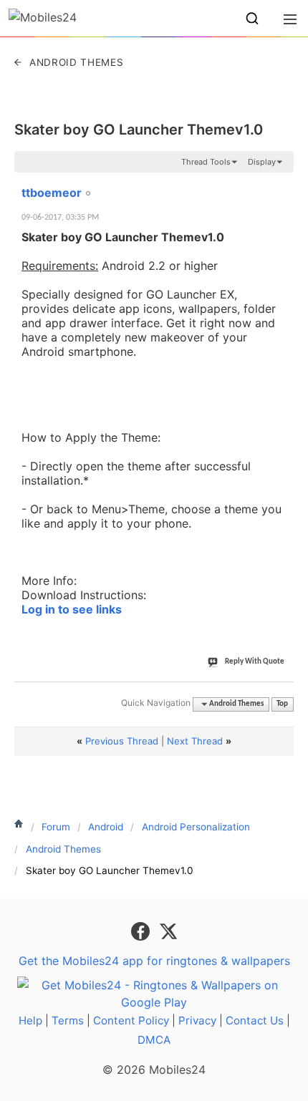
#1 (282, 184)
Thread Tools (206, 162)
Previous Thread (121, 741)
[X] (168, 930)
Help (30, 1020)
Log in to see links (71, 609)
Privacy (197, 1020)
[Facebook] (142, 930)
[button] (252, 18)
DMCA (154, 1040)
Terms (68, 1020)
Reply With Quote (254, 662)
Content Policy (131, 1020)
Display (262, 162)
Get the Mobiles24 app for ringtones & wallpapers (154, 961)
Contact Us (255, 1020)
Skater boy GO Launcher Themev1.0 (138, 129)
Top (282, 704)
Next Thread (195, 741)
